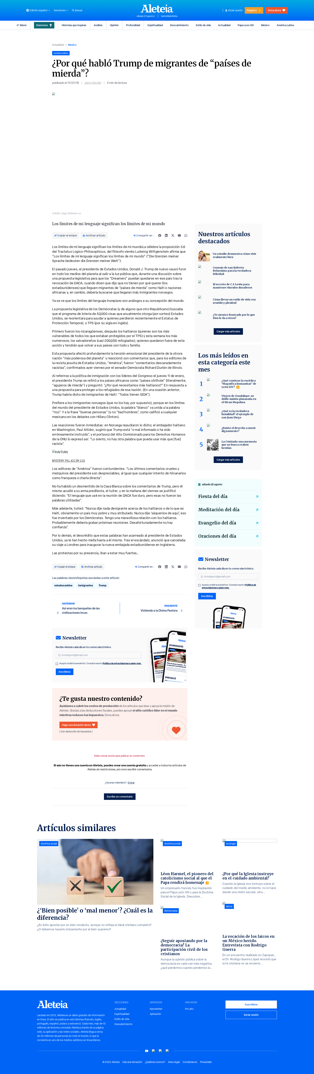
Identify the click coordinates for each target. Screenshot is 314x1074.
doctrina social (49, 843)
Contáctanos (190, 1062)
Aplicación (155, 1014)
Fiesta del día (213, 496)
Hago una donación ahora (76, 725)
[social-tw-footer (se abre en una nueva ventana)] (160, 1051)
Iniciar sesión (235, 10)
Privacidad (206, 1062)
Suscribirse (251, 1004)
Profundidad (133, 25)
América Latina (285, 25)
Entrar (131, 782)
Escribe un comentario (120, 796)
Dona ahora (274, 10)
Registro (252, 10)
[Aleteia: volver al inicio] (157, 8)
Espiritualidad (155, 25)
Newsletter (156, 1009)
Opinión (114, 25)
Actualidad (224, 25)
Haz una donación (132, 1062)
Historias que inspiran (74, 25)
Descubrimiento (179, 25)
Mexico (72, 44)
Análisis (98, 25)
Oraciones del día (217, 536)
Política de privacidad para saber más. (122, 663)
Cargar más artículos (228, 331)
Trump (102, 585)
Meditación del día (218, 510)
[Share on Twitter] (172, 235)
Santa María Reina (169, 16)
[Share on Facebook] (159, 235)
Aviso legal (174, 1062)
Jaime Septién (92, 83)
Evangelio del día (217, 523)
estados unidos (63, 585)
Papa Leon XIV (246, 25)
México (265, 25)
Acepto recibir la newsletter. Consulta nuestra (100, 663)
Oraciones (42, 25)
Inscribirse (65, 671)
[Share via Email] (179, 235)
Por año (189, 1009)
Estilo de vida (203, 25)
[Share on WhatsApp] (185, 235)
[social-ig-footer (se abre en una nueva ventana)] (167, 1051)
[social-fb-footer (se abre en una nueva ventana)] (153, 1051)
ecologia (231, 843)
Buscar (78, 10)
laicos (229, 906)
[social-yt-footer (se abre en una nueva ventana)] (146, 1051)
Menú (23, 25)
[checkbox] (57, 664)
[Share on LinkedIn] (166, 235)
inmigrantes (85, 585)
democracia (170, 910)
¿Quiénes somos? (155, 1062)
